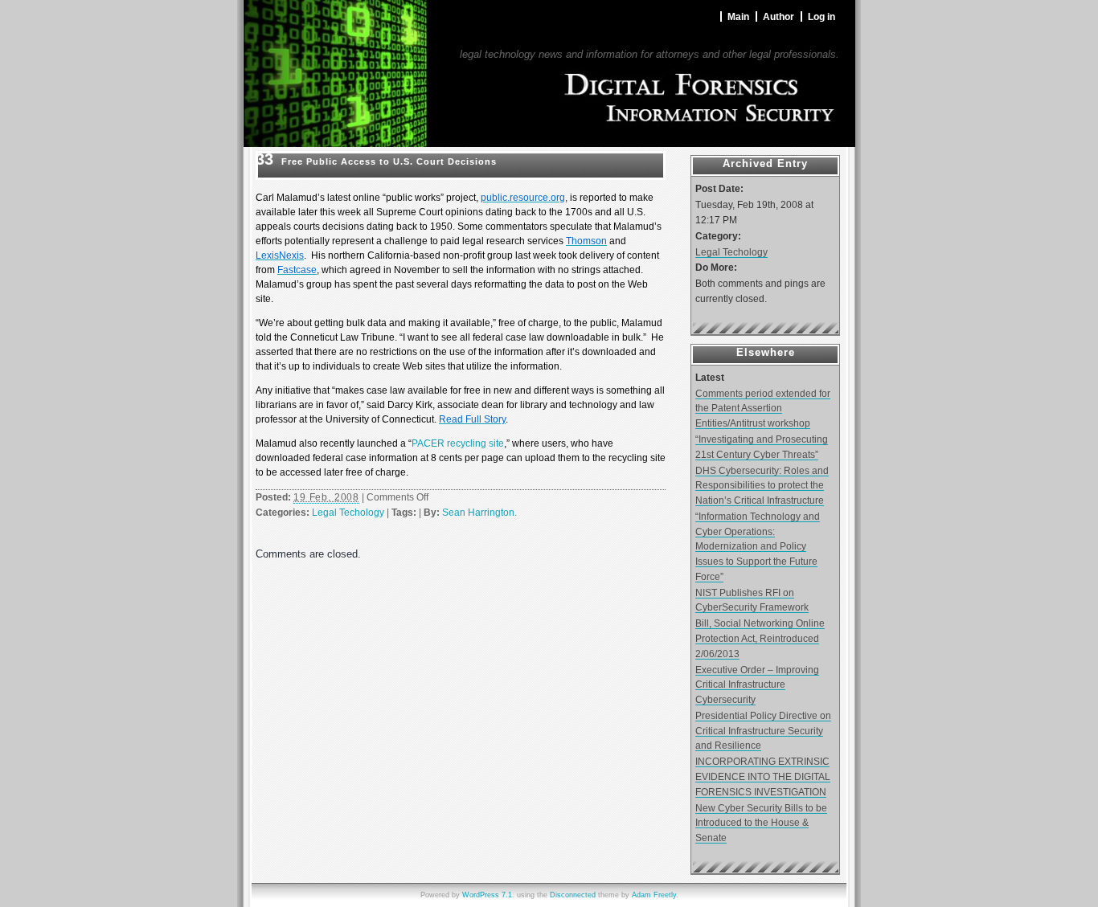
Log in (821, 16)
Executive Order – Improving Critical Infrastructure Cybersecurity (757, 684)
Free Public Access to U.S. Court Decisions (389, 161)
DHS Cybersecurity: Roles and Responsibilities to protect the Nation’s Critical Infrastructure (762, 485)
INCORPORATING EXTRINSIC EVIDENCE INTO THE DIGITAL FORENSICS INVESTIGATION (762, 776)
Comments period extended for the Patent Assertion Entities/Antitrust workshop (762, 408)
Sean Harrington (478, 512)
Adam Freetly (654, 895)
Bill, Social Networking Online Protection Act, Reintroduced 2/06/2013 (760, 638)
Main (738, 16)
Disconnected (573, 895)
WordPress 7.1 (487, 895)
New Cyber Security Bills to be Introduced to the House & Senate (761, 823)
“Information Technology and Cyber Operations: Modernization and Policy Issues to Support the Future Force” (757, 546)
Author (778, 16)
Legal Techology (348, 512)
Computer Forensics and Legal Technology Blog (636, 40)
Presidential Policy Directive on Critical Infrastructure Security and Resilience (763, 730)
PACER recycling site (458, 443)
